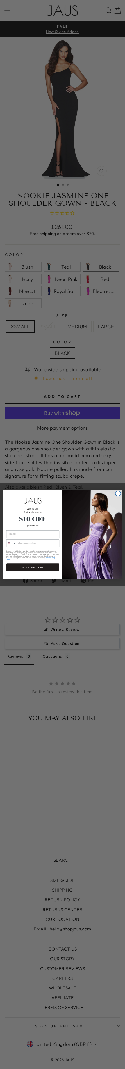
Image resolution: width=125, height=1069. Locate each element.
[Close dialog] (118, 493)
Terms (8, 559)
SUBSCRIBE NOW (33, 567)
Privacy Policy (50, 558)
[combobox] (11, 543)
